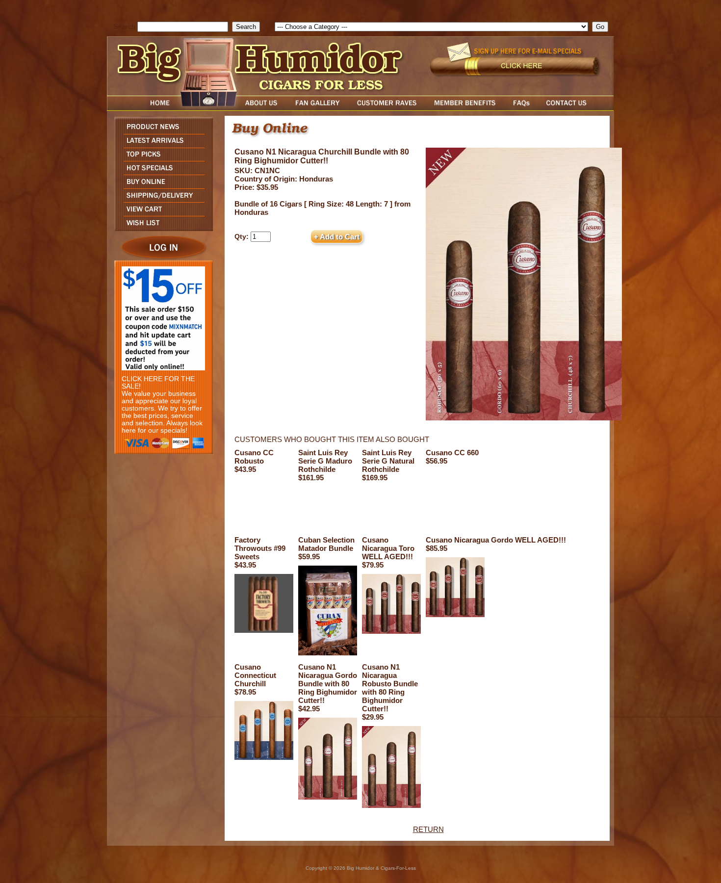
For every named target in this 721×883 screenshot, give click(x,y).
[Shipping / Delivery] (161, 199)
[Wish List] (161, 228)
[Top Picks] (161, 158)
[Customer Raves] (387, 108)
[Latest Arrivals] (161, 145)
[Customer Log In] (161, 258)
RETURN (428, 829)
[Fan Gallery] (317, 108)
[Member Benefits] (465, 108)
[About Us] (264, 108)
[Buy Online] (161, 186)
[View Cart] (161, 213)
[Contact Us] (576, 108)
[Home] (141, 108)
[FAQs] (521, 108)
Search (124, 26)
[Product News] (161, 131)
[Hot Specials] (161, 172)
